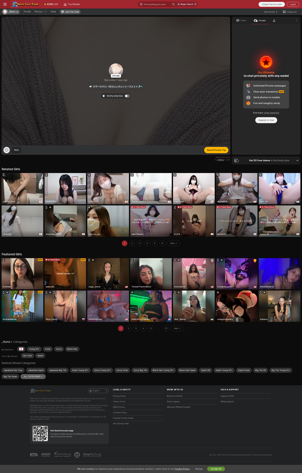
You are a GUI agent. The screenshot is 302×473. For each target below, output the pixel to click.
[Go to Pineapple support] (77, 455)
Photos (40, 11)
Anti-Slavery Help (121, 424)
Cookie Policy (182, 469)
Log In (293, 4)
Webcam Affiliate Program (178, 407)
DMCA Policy (119, 407)
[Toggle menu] (5, 4)
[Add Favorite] (6, 150)
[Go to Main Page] (26, 4)
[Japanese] (21, 349)
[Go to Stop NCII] (92, 455)
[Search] (173, 4)
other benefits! (271, 113)
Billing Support (227, 401)
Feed (53, 11)
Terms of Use (119, 401)
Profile (27, 11)
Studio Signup (173, 401)
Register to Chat (266, 120)
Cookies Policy (120, 412)
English (96, 391)
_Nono (6, 341)
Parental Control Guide (123, 418)
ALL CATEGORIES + (33, 376)
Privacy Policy (119, 396)
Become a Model (174, 396)
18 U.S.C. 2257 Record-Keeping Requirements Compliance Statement (240, 455)
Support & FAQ (227, 396)
